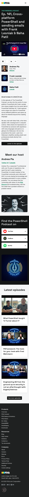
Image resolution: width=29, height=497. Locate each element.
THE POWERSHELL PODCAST (10, 10)
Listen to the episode (14, 143)
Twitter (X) (5, 163)
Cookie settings (5, 468)
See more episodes (14, 398)
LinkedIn (12, 163)
